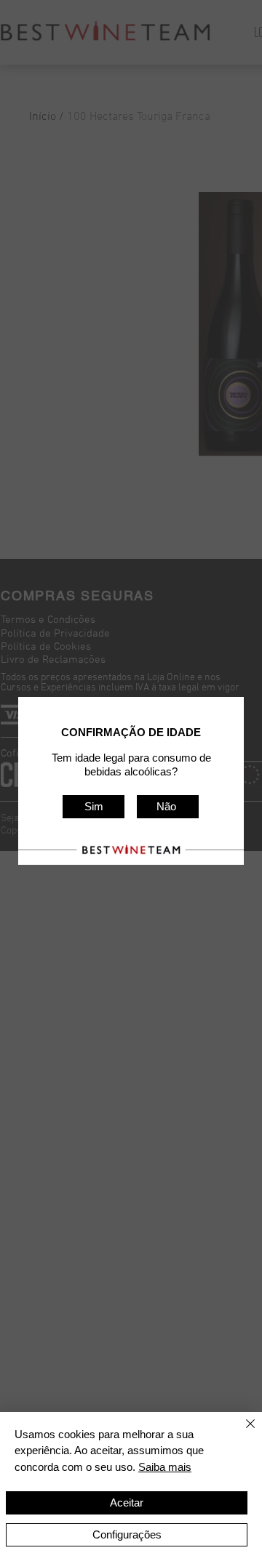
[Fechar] (241, 1432)
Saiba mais (164, 1467)
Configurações (127, 1534)
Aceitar (126, 1502)
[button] (93, 806)
